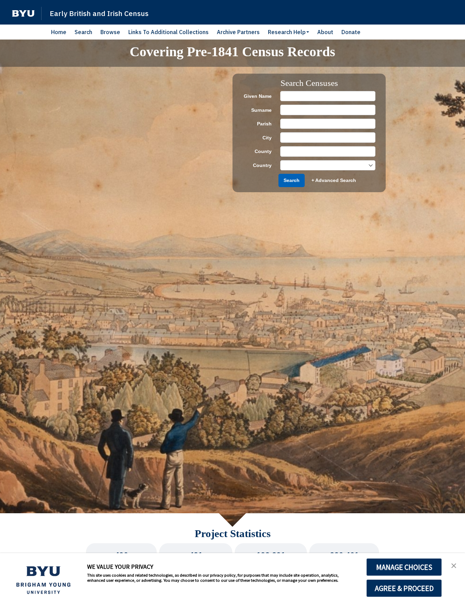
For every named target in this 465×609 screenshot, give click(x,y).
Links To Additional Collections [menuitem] (168, 32)
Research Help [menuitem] (287, 32)
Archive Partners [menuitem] (238, 32)
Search (292, 180)
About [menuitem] (325, 32)
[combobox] (324, 165)
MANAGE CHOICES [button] (404, 567)
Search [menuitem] (83, 32)
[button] (23, 13)
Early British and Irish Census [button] (99, 13)
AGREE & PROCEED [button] (404, 588)
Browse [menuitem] (110, 32)
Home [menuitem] (58, 32)
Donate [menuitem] (350, 32)
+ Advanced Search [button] (333, 180)
